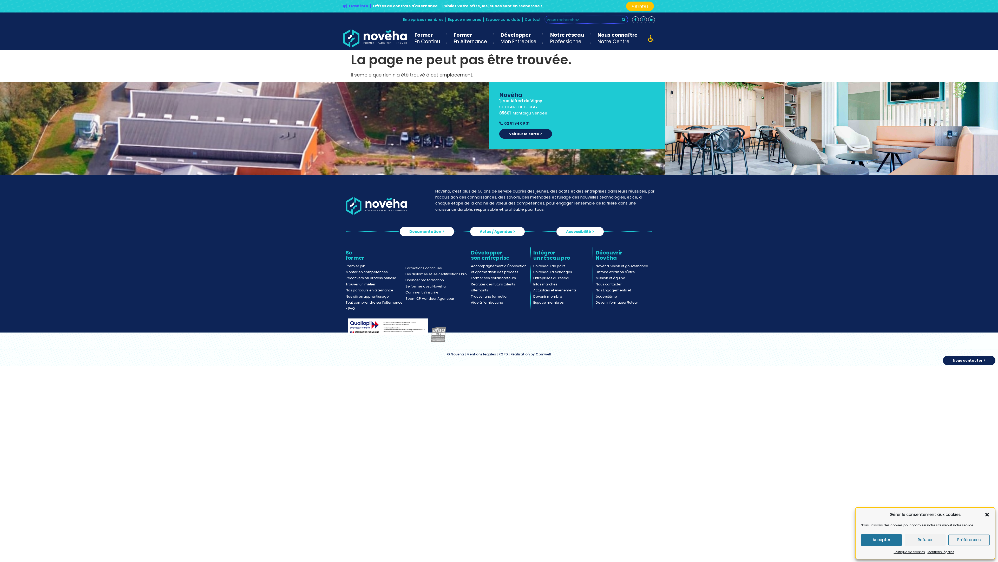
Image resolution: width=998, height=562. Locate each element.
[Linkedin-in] (651, 19)
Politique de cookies (909, 552)
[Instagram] (643, 19)
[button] (987, 514)
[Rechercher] (624, 20)
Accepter (881, 539)
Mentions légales (941, 552)
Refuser (925, 539)
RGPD (503, 354)
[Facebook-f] (635, 19)
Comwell (543, 354)
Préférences (969, 539)
